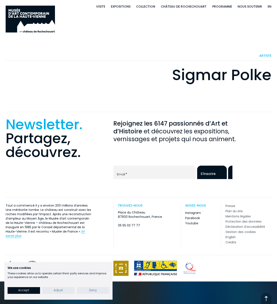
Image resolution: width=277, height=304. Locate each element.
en (269, 6)
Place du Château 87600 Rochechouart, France (140, 214)
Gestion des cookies (240, 232)
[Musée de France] (121, 268)
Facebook (192, 218)
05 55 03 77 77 (129, 225)
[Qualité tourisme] (190, 268)
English (230, 237)
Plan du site (234, 211)
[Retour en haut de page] (266, 298)
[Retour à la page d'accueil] (30, 19)
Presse (230, 206)
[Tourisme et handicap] (155, 268)
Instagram (193, 213)
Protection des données (243, 221)
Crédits (230, 242)
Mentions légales (238, 216)
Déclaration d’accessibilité (245, 227)
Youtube (191, 223)
